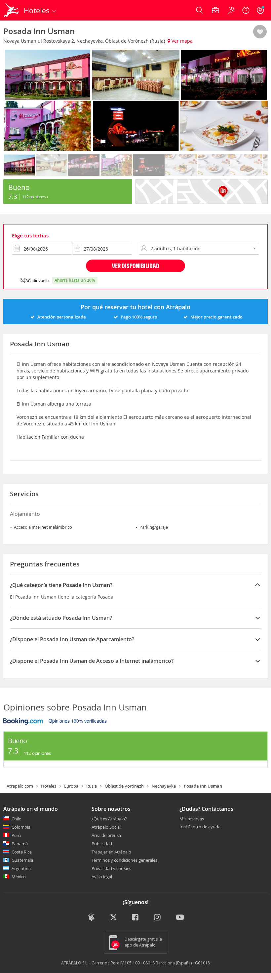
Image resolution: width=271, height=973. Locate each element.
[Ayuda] (246, 10)
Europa (71, 786)
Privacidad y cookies (111, 868)
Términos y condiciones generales (124, 860)
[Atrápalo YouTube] (180, 917)
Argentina (21, 868)
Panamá (20, 844)
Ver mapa (181, 41)
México (19, 877)
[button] (260, 32)
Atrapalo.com (20, 786)
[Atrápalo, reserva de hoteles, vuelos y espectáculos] (12, 10)
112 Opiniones (34, 196)
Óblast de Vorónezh (124, 786)
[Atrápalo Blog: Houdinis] (91, 917)
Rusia (91, 786)
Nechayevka (164, 786)
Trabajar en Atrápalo (111, 852)
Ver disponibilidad (135, 266)
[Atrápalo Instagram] (158, 917)
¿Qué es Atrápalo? (109, 819)
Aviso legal (102, 877)
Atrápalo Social (106, 827)
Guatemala (22, 860)
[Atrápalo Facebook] (135, 917)
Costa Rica (22, 852)
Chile (16, 819)
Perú (16, 835)
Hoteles (48, 786)
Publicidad (102, 844)
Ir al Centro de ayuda (199, 827)
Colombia (21, 827)
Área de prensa (106, 835)
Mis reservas (191, 819)
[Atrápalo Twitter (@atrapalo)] (113, 917)
